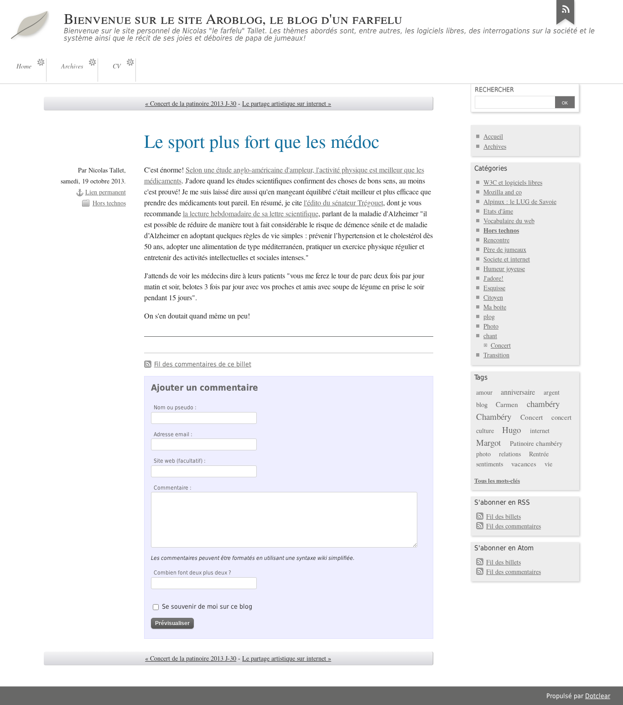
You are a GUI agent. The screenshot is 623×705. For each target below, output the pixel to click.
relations (510, 453)
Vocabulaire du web (509, 220)
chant (490, 335)
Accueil (493, 136)
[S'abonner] (566, 24)
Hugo (511, 429)
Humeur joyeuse (504, 268)
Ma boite (494, 307)
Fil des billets (503, 516)
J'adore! (493, 278)
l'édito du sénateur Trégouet (343, 203)
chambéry (543, 403)
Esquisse (494, 287)
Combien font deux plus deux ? (192, 572)
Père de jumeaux (504, 249)
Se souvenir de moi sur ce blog (207, 606)
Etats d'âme (498, 211)
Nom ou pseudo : (175, 407)
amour (484, 392)
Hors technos (109, 202)
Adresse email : (173, 434)
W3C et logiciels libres (512, 182)
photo (483, 453)
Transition (496, 354)
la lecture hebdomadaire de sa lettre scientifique (250, 214)
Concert (501, 345)
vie (548, 464)
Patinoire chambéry (536, 443)
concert (561, 417)
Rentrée (539, 453)
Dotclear (597, 696)
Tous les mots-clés (497, 480)
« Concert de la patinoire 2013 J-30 (190, 103)
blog (482, 404)
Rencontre (496, 239)
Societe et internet (506, 259)
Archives (494, 146)
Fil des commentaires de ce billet (202, 364)
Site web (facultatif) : (180, 461)
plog (489, 316)
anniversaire (518, 392)
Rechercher (494, 89)
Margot (488, 442)
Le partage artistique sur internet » (286, 103)
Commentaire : (173, 488)
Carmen (507, 404)
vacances (523, 463)
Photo (490, 326)
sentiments (489, 464)
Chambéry (493, 416)
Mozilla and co (502, 192)
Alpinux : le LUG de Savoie (519, 201)
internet (540, 430)
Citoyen (493, 297)
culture (485, 430)
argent (552, 392)
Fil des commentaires (513, 526)
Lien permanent (105, 192)
